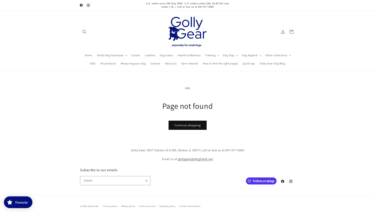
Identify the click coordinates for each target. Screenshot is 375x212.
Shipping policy (167, 206)
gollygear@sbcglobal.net (195, 159)
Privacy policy (110, 206)
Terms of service (147, 206)
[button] (84, 32)
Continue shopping (187, 125)
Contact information (189, 206)
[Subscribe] (146, 180)
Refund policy (128, 206)
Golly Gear (93, 206)
